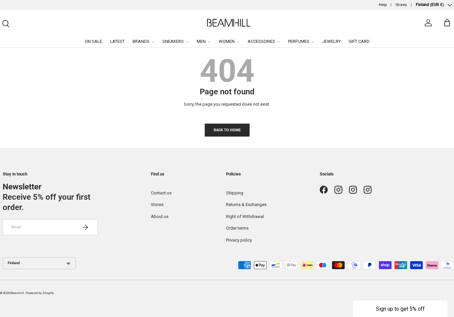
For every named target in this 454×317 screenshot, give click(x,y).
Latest (117, 41)
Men (201, 41)
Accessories (261, 41)
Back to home (227, 130)
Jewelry (331, 41)
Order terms (237, 228)
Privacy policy (239, 240)
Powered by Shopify (40, 293)
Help (383, 4)
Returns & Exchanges (246, 204)
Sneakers (173, 41)
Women (227, 41)
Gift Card (359, 41)
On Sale (93, 41)
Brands (141, 41)
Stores (401, 4)
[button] (400, 308)
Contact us (161, 192)
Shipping (234, 192)
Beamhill (17, 293)
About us (160, 216)
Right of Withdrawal (245, 216)
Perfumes (298, 41)
